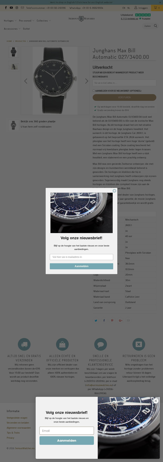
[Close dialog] (114, 190)
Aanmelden (82, 266)
